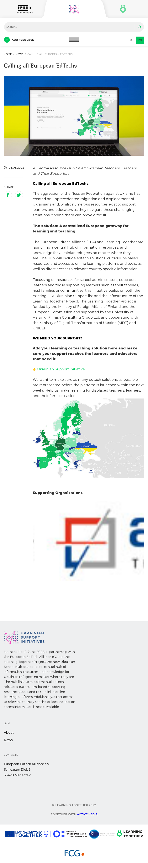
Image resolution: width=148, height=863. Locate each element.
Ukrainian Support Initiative (61, 369)
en (140, 40)
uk (132, 40)
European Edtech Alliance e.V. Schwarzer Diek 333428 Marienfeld (27, 769)
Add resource (23, 39)
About (9, 732)
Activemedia (87, 814)
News (8, 740)
